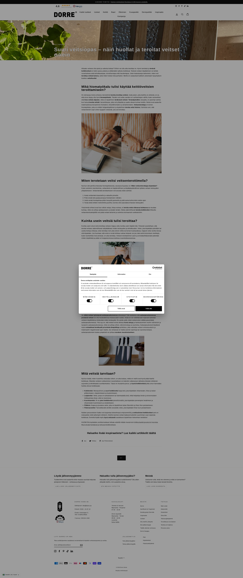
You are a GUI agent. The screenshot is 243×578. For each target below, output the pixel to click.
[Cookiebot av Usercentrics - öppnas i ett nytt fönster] (154, 268)
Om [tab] (150, 274)
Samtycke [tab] (93, 274)
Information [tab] (121, 274)
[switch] (111, 300)
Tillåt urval (121, 308)
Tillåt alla (149, 308)
